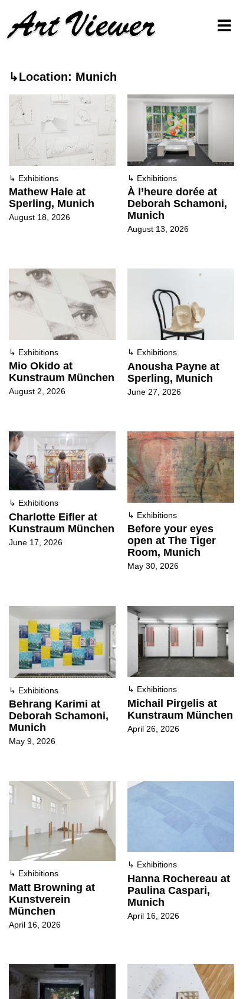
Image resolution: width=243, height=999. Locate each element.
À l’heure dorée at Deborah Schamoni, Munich (177, 203)
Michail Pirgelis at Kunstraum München (180, 709)
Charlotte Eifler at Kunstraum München (61, 523)
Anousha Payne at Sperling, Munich (173, 372)
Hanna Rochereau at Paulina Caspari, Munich (178, 890)
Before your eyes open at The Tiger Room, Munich (171, 540)
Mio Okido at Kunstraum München (61, 372)
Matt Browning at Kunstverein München (52, 899)
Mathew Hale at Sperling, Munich (51, 197)
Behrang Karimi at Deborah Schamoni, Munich (59, 715)
